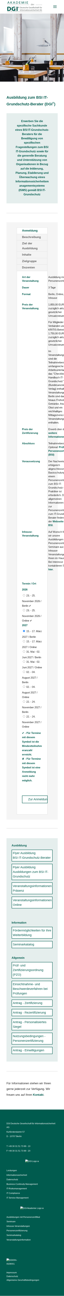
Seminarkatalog (13, 1235)
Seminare (11, 1221)
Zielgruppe (29, 261)
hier (50, 569)
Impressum (11, 1272)
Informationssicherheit (16, 1175)
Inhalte (26, 254)
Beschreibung (31, 237)
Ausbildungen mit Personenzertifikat (23, 1217)
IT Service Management (17, 1198)
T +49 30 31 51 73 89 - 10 (18, 1146)
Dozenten (28, 267)
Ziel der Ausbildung (30, 246)
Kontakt (38, 1094)
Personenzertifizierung (16, 1230)
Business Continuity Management (22, 1184)
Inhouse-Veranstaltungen (18, 1226)
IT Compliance (13, 1193)
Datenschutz (12, 1179)
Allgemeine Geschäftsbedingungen (22, 1280)
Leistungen (11, 1170)
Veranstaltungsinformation (18, 1240)
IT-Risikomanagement (16, 1188)
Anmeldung (30, 230)
